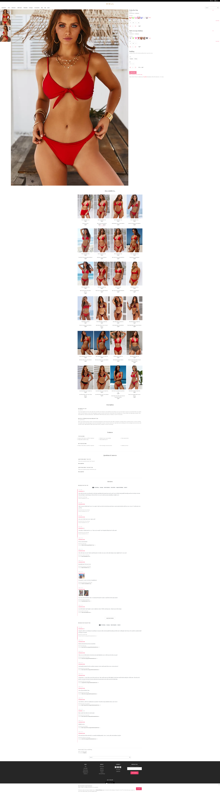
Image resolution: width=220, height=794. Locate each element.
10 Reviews (137, 34)
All (93, 487)
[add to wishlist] (213, 10)
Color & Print (113, 487)
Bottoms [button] (13, 8)
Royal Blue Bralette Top (86, 601)
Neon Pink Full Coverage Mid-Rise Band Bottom (90, 647)
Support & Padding (119, 487)
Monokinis (26, 8)
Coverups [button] (30, 8)
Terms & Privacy (99, 790)
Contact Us (85, 773)
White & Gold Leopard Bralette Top (88, 545)
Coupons (101, 772)
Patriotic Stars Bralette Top (86, 583)
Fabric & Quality (107, 487)
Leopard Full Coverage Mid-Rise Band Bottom (89, 682)
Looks (48, 8)
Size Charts (85, 768)
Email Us (85, 753)
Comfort (125, 487)
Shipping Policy (85, 772)
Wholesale (102, 770)
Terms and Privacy (102, 773)
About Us (101, 768)
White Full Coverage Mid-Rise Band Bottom (89, 694)
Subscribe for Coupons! (134, 766)
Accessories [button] (37, 8)
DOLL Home (102, 766)
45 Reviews (137, 13)
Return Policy (85, 770)
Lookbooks (118, 771)
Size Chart (217, 20)
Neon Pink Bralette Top (86, 556)
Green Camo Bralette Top (86, 612)
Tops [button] (9, 8)
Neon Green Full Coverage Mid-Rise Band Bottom (90, 669)
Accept (138, 788)
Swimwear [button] (4, 8)
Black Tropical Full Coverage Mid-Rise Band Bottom (90, 705)
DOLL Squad (118, 769)
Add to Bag (133, 72)
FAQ (85, 766)
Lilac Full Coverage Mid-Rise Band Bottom (89, 658)
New (42, 8)
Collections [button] (19, 8)
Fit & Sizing (97, 487)
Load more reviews (110, 618)
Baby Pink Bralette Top (85, 567)
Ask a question (81, 463)
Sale (45, 8)
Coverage (101, 487)
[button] (20, 97)
